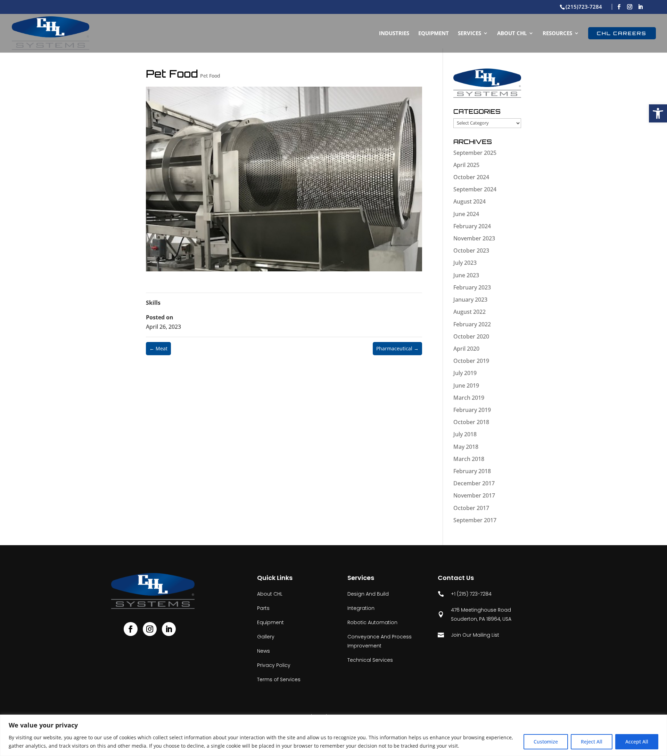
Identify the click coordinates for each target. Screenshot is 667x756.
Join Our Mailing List (468, 634)
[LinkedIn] (640, 7)
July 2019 (465, 373)
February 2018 (472, 471)
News (263, 650)
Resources (557, 34)
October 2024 (471, 177)
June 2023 (466, 275)
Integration (360, 608)
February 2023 (472, 287)
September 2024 (474, 189)
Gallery (265, 636)
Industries (394, 34)
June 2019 (466, 385)
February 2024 (472, 226)
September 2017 (474, 520)
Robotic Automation (372, 622)
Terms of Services (278, 679)
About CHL (512, 34)
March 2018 (468, 459)
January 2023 (470, 299)
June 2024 (466, 214)
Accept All (636, 741)
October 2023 (471, 250)
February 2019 (472, 410)
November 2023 (474, 238)
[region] (333, 735)
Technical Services (370, 659)
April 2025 (466, 165)
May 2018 (465, 447)
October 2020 (471, 336)
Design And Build (368, 593)
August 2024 (469, 201)
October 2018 (471, 422)
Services (469, 34)
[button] (658, 113)
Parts (263, 608)
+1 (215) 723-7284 (465, 593)
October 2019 (471, 361)
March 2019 (468, 397)
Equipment (433, 34)
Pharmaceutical (397, 348)
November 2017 (474, 495)
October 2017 (471, 508)
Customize (546, 741)
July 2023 (465, 262)
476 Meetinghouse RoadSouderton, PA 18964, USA (474, 614)
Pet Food (210, 75)
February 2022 (472, 324)
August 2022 (469, 312)
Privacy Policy (273, 665)
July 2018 (465, 434)
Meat (158, 348)
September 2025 (474, 153)
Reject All (591, 741)
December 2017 (474, 483)
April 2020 (466, 348)
